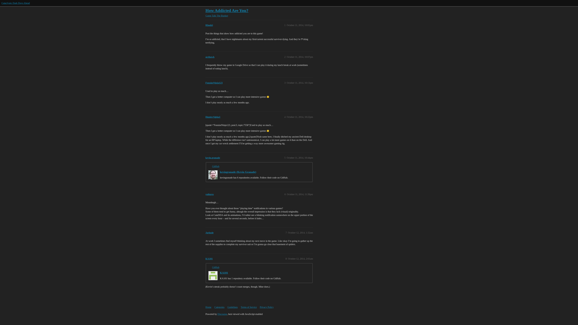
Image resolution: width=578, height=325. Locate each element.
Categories (219, 307)
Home (208, 307)
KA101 (224, 272)
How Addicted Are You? (226, 10)
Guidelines (232, 307)
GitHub (215, 166)
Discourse (222, 314)
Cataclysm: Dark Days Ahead (16, 3)
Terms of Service (249, 307)
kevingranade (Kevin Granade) (238, 171)
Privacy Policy (267, 307)
